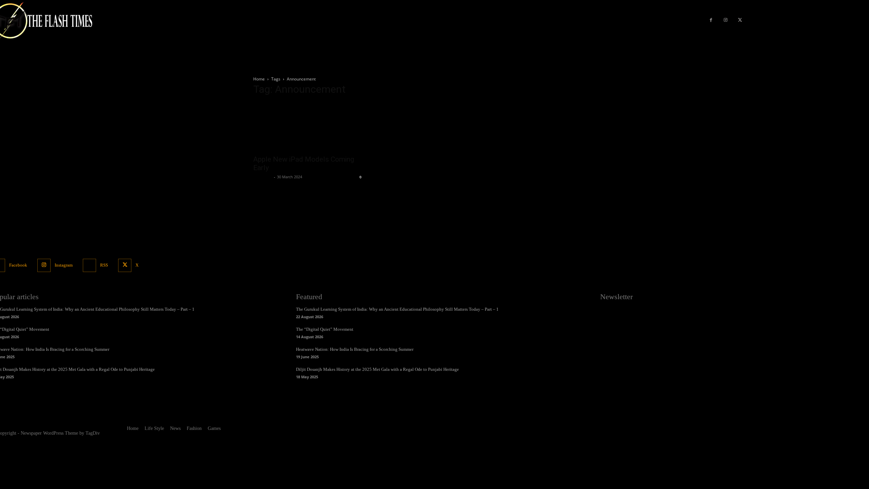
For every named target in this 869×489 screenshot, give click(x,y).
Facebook (18, 265)
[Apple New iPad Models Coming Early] (308, 126)
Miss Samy (262, 176)
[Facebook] (711, 20)
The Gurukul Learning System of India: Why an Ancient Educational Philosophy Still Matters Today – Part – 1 (397, 309)
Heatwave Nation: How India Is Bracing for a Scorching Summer (354, 349)
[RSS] (89, 265)
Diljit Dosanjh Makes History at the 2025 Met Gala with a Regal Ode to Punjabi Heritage (377, 369)
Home (259, 79)
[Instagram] (725, 20)
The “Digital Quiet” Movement (324, 329)
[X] (739, 20)
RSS (104, 265)
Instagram (64, 265)
